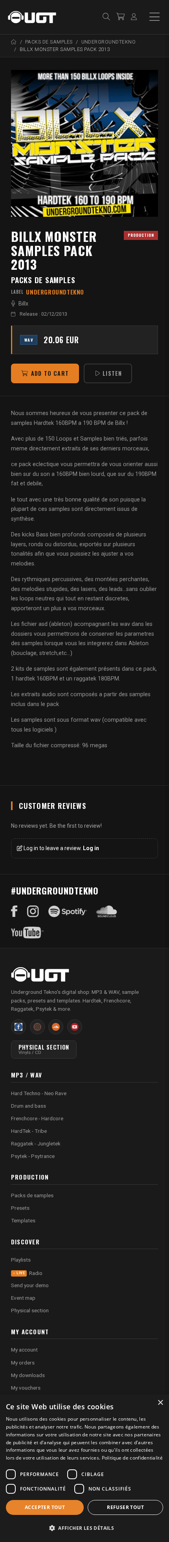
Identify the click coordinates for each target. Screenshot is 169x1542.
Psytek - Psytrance (33, 1156)
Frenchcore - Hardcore (37, 1118)
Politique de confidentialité (132, 1457)
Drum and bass (28, 1106)
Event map (23, 1298)
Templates (23, 1220)
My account (24, 1349)
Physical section (30, 1310)
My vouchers (25, 1388)
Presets (20, 1208)
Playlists (21, 1260)
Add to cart (50, 373)
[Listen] (84, 143)
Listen (112, 373)
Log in (91, 848)
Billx (23, 303)
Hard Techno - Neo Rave (38, 1093)
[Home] (14, 42)
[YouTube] (27, 932)
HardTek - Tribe (29, 1131)
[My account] (133, 17)
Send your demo (30, 1285)
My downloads (28, 1375)
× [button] (160, 1403)
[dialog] (84, 1468)
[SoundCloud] (106, 911)
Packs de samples (43, 279)
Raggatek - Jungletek (36, 1143)
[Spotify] (67, 911)
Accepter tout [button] (45, 1507)
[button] (84, 1528)
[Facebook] (14, 911)
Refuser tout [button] (125, 1507)
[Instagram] (33, 911)
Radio (29, 1273)
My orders (23, 1362)
